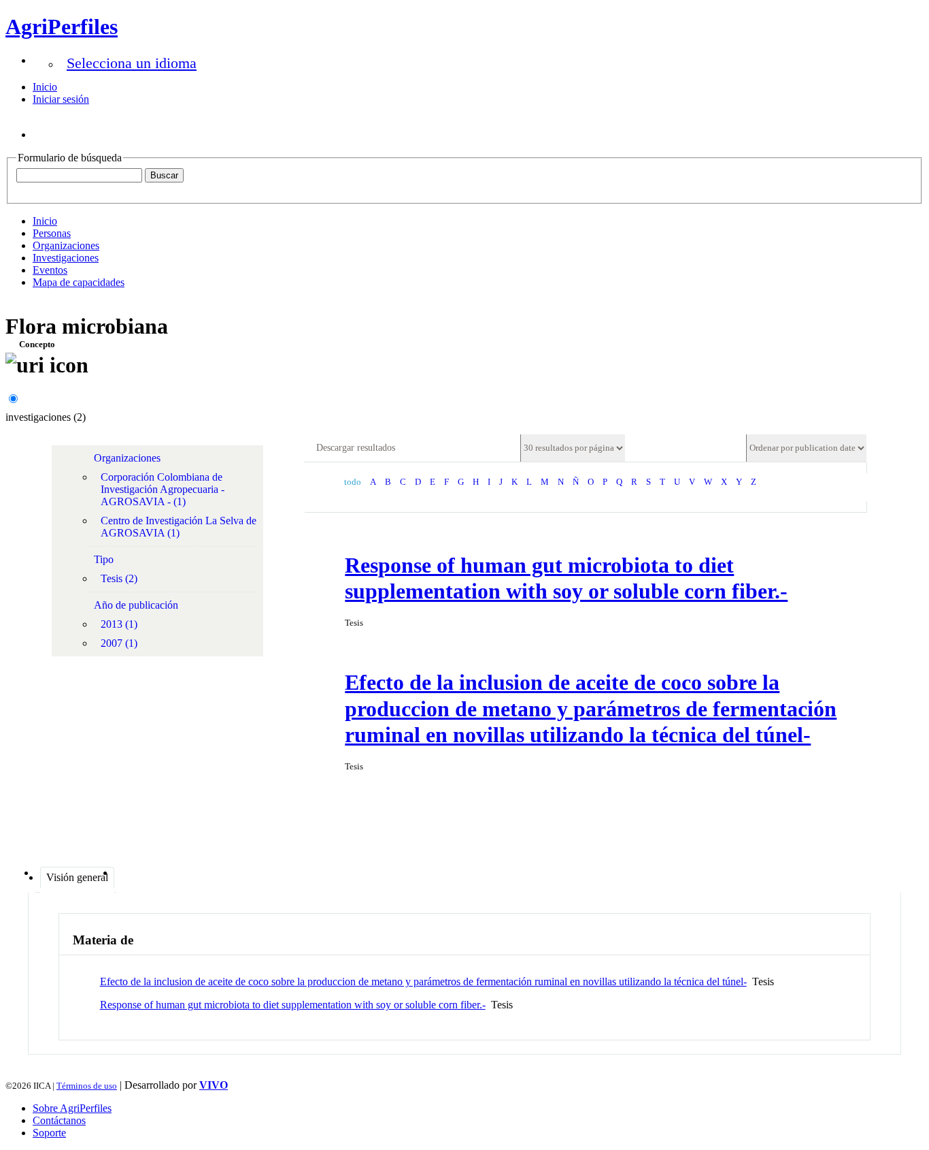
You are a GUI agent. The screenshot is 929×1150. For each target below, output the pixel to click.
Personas (52, 233)
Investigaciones (66, 257)
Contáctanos (59, 1120)
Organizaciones (66, 245)
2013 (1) (119, 624)
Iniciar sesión (61, 99)
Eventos (50, 270)
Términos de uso (86, 1086)
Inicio (45, 87)
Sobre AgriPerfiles (72, 1108)
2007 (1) (119, 643)
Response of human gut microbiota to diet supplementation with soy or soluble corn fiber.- (293, 1004)
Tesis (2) (119, 578)
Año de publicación (136, 605)
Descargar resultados (355, 448)
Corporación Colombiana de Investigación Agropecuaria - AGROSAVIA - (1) (162, 489)
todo (352, 482)
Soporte (49, 1132)
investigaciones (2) (45, 417)
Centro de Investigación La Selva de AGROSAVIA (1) (178, 527)
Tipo (104, 559)
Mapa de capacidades (78, 282)
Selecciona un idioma (132, 62)
